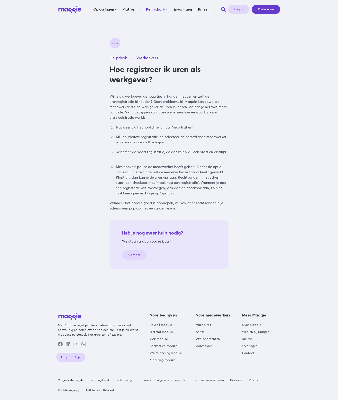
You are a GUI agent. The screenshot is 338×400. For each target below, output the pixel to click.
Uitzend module (161, 332)
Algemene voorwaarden (172, 380)
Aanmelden (204, 346)
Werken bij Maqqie (255, 332)
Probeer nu (266, 9)
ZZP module (159, 339)
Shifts (200, 332)
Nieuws (247, 339)
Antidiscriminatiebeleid (99, 390)
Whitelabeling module (166, 353)
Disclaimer (236, 380)
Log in (238, 9)
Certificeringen (124, 380)
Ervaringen (249, 346)
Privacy (253, 380)
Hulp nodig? (71, 357)
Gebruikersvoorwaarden (208, 380)
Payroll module (161, 325)
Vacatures (203, 325)
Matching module (162, 360)
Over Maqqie (251, 325)
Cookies (145, 380)
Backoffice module (163, 346)
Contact (134, 255)
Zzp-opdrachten (208, 339)
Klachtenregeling (68, 390)
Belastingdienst (99, 380)
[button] (104, 9)
